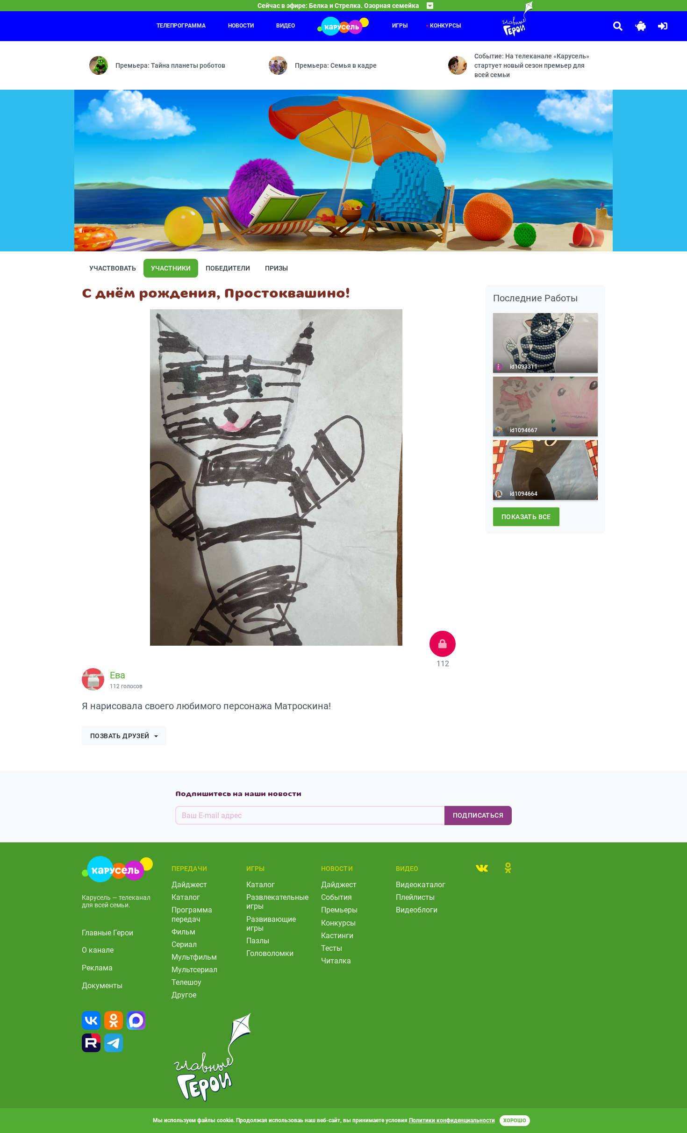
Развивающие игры (271, 924)
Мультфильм (194, 957)
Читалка (336, 960)
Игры (400, 25)
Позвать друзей (120, 736)
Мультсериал (194, 969)
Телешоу (186, 982)
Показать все (526, 516)
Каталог (186, 897)
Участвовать (112, 268)
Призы (276, 268)
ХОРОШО (514, 1121)
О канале (98, 950)
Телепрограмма (181, 25)
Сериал (184, 944)
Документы (102, 985)
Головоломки (269, 953)
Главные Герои (107, 932)
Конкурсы (338, 923)
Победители (228, 268)
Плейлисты (415, 897)
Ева (117, 675)
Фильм (183, 931)
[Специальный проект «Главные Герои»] (487, 18)
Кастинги (337, 935)
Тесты (331, 948)
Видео (285, 25)
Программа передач (192, 914)
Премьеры (339, 909)
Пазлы (257, 940)
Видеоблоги (416, 909)
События (336, 897)
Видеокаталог (420, 884)
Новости (241, 25)
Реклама (97, 967)
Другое (184, 994)
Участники (171, 268)
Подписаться (478, 815)
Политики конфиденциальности (452, 1120)
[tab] (482, 867)
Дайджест (189, 884)
